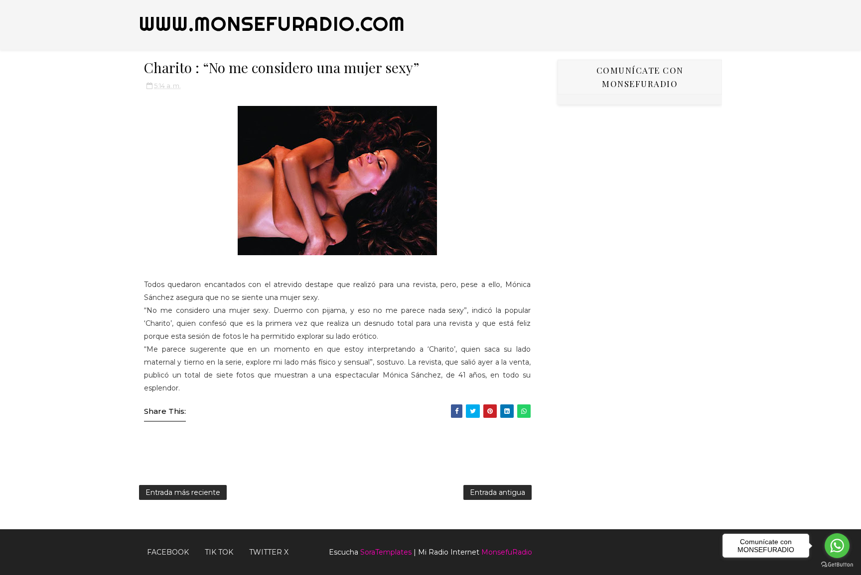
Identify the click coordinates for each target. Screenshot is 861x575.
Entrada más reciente (182, 492)
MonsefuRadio (506, 552)
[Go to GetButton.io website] (837, 565)
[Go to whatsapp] (837, 545)
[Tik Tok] (717, 548)
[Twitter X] (709, 548)
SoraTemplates (386, 552)
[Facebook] (702, 548)
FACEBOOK (168, 552)
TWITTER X (268, 552)
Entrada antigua (497, 492)
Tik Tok (219, 552)
